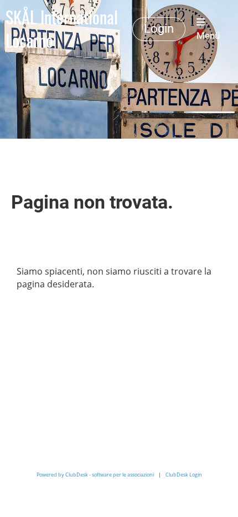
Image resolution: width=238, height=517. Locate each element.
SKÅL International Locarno (62, 29)
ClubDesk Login (183, 474)
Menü (208, 35)
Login (159, 29)
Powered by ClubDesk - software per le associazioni (95, 474)
